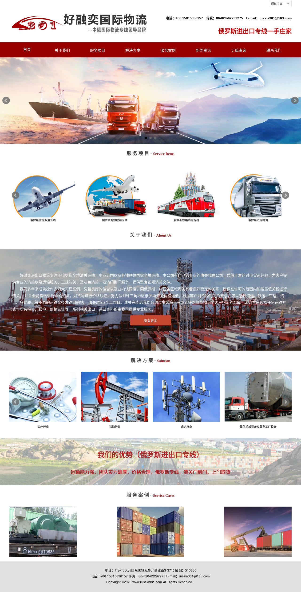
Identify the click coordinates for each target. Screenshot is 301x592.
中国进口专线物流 (114, 220)
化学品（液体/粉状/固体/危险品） (43, 426)
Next (295, 100)
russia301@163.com (275, 18)
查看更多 (150, 321)
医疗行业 (114, 426)
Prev (6, 100)
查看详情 (43, 542)
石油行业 (186, 426)
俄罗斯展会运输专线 (43, 220)
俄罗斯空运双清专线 (186, 220)
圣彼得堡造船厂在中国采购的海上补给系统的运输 (150, 527)
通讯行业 (258, 426)
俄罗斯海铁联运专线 (258, 220)
